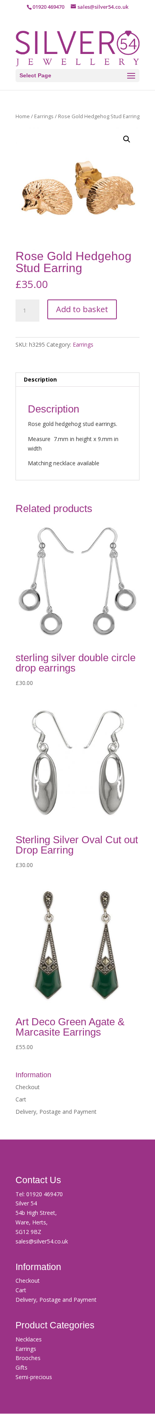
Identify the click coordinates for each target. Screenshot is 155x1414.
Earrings (44, 116)
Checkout (27, 1087)
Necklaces (28, 1339)
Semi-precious (33, 1377)
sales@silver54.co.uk (41, 1241)
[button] (127, 139)
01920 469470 (44, 1194)
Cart (20, 1099)
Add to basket (82, 309)
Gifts (21, 1367)
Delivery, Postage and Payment (56, 1111)
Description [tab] (40, 379)
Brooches (28, 1358)
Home (22, 116)
